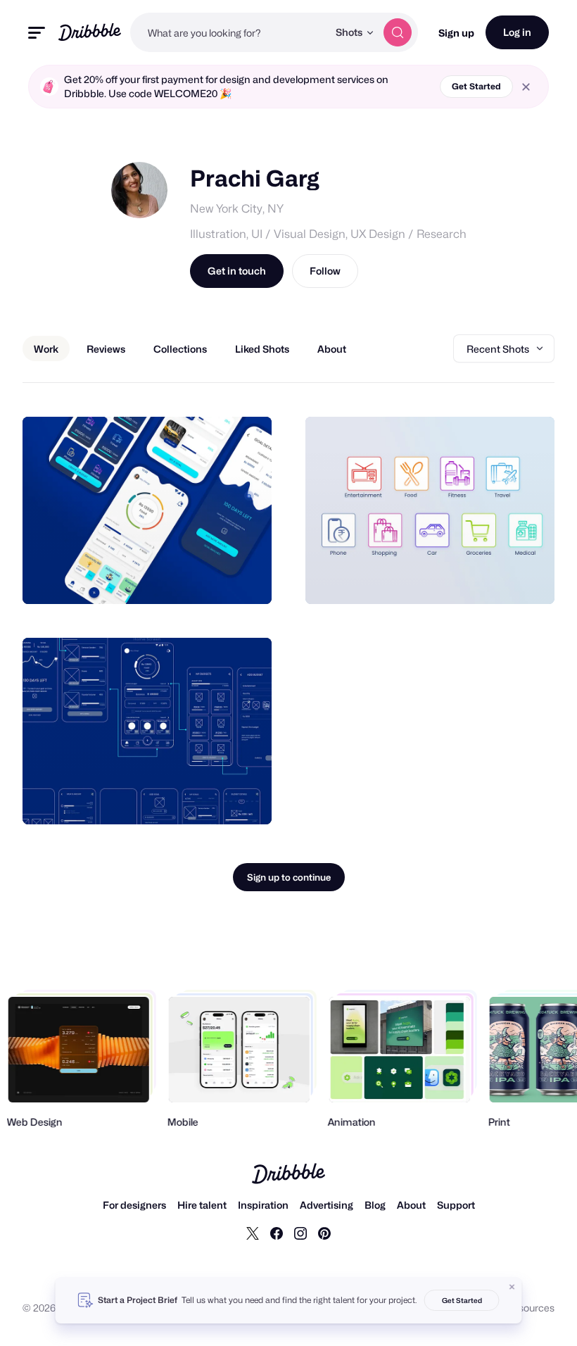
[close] (526, 87)
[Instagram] (300, 1232)
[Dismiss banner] (512, 1287)
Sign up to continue (289, 877)
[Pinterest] (324, 1232)
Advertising (326, 1205)
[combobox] (229, 32)
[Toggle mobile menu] (36, 33)
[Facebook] (276, 1232)
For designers (134, 1205)
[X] (252, 1232)
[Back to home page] (89, 32)
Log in (517, 32)
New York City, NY (237, 208)
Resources (530, 1308)
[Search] (397, 32)
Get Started (476, 86)
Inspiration (263, 1205)
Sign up (456, 33)
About (411, 1205)
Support (456, 1205)
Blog (375, 1205)
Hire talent (202, 1205)
